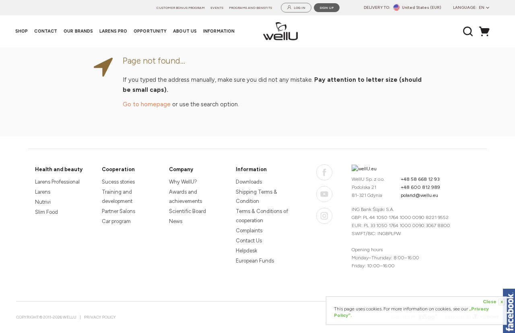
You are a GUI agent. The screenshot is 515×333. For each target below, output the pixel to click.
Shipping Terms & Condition (256, 196)
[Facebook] (324, 172)
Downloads (249, 182)
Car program (116, 221)
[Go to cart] (486, 31)
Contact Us (249, 241)
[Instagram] (324, 216)
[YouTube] (324, 194)
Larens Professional (57, 182)
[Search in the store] (468, 31)
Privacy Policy (100, 317)
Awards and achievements (185, 196)
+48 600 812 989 (420, 187)
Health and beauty (58, 169)
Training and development (117, 196)
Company (181, 169)
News (175, 221)
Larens (42, 192)
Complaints (249, 231)
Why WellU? (183, 182)
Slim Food (46, 212)
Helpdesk (246, 251)
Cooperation (118, 169)
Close (493, 301)
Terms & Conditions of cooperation (262, 215)
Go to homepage (147, 104)
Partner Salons (118, 211)
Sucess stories (118, 182)
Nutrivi (43, 202)
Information (251, 169)
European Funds (255, 261)
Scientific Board (187, 211)
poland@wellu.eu (419, 195)
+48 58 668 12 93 (420, 179)
